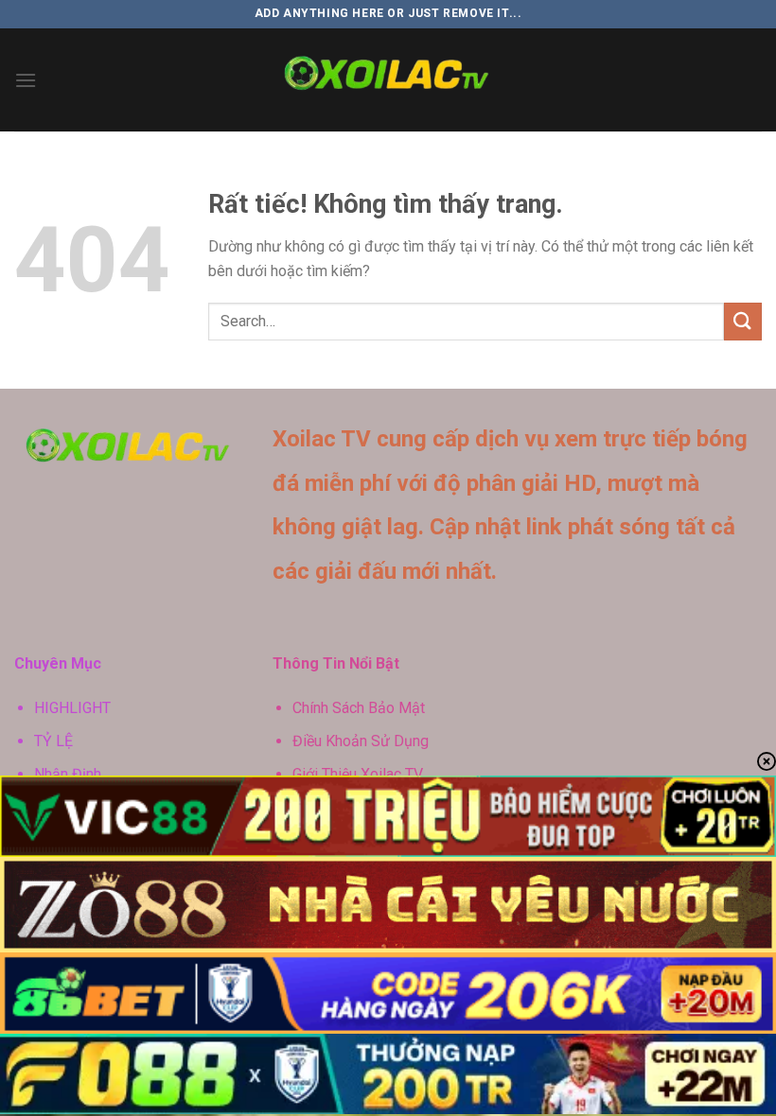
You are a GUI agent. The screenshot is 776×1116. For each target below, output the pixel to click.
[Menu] (25, 80)
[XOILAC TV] (388, 80)
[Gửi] (743, 321)
